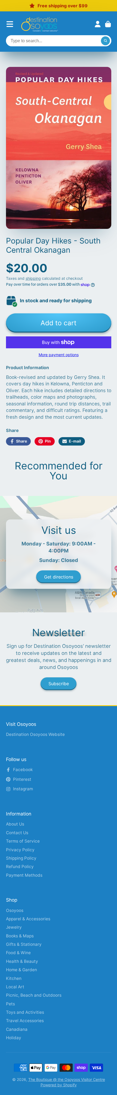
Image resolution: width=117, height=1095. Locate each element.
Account (97, 24)
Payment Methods (24, 875)
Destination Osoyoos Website (35, 734)
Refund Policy (20, 866)
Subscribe (58, 683)
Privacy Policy (20, 849)
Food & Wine (18, 952)
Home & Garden (21, 969)
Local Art (15, 986)
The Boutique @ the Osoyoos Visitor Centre (66, 1079)
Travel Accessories (25, 1020)
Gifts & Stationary (24, 944)
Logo (39, 24)
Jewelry (14, 927)
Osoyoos (14, 910)
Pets (10, 1003)
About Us (15, 824)
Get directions (58, 577)
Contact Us (17, 832)
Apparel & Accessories (28, 918)
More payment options (59, 354)
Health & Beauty (22, 961)
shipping (33, 278)
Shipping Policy (21, 858)
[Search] (105, 41)
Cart (108, 24)
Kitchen (13, 978)
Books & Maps (20, 935)
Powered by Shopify (59, 1085)
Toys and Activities (25, 1012)
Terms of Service (23, 841)
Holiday (13, 1037)
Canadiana (16, 1029)
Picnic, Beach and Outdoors (33, 995)
